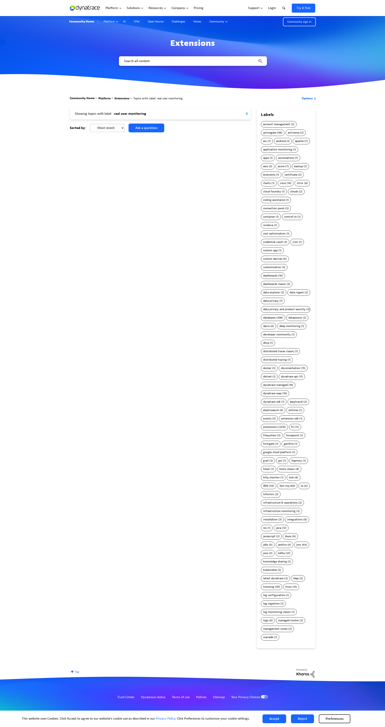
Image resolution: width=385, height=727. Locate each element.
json (265, 553)
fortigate (269, 443)
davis (266, 326)
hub (291, 477)
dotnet (267, 376)
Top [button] (77, 672)
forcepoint (292, 435)
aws (265, 166)
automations (286, 158)
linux (288, 586)
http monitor (271, 477)
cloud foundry (272, 191)
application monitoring (277, 149)
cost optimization (274, 233)
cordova (268, 225)
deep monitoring (289, 326)
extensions (270, 427)
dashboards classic (274, 284)
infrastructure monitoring (279, 511)
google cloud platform (277, 452)
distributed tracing (275, 359)
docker (267, 368)
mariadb (268, 637)
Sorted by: (78, 128)
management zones (275, 628)
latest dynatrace (273, 578)
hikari (266, 469)
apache (299, 141)
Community (216, 21)
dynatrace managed (275, 385)
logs (265, 620)
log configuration (274, 595)
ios (265, 528)
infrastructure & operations (280, 502)
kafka (281, 553)
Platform (109, 21)
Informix (268, 494)
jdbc (265, 544)
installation (270, 519)
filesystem (269, 435)
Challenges (178, 21)
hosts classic (287, 469)
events (267, 418)
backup (298, 166)
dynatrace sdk (272, 401)
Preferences (334, 719)
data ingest (297, 292)
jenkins (282, 544)
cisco (283, 183)
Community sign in (299, 21)
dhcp (266, 343)
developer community (277, 334)
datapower (295, 317)
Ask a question (146, 128)
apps (266, 158)
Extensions (122, 98)
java (278, 528)
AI (124, 21)
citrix (300, 183)
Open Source (155, 21)
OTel (137, 21)
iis (302, 486)
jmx (298, 544)
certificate (291, 174)
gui (280, 460)
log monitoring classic (277, 612)
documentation (290, 368)
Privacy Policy (165, 719)
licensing (268, 586)
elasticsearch (271, 410)
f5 (292, 427)
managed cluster (288, 620)
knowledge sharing (275, 561)
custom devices (272, 258)
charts (267, 183)
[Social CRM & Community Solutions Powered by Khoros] (305, 673)
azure (281, 166)
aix (265, 141)
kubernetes (270, 570)
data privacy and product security (284, 309)
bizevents (269, 174)
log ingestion (271, 603)
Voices (197, 21)
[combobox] (192, 61)
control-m (290, 216)
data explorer (271, 292)
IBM (265, 486)
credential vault (273, 242)
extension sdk (290, 418)
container (269, 216)
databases (269, 317)
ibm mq (284, 486)
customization (272, 267)
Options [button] (307, 98)
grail (266, 460)
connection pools (274, 208)
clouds (294, 191)
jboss (288, 536)
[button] (274, 718)
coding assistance (274, 200)
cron (295, 242)
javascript (269, 536)
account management (276, 124)
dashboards (270, 275)
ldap (296, 578)
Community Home (81, 21)
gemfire (289, 443)
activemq (293, 132)
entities (293, 410)
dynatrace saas (272, 393)
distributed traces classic (278, 351)
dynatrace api (289, 376)
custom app (270, 250)
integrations (295, 519)
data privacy (271, 301)
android (281, 141)
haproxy (297, 460)
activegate (269, 132)
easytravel (296, 401)
